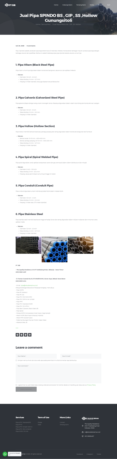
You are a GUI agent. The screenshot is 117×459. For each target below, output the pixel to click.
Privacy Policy (91, 385)
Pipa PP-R (19, 424)
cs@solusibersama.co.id (92, 432)
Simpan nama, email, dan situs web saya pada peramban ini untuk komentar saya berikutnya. (47, 360)
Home (38, 24)
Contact (62, 422)
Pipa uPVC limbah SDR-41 (24, 427)
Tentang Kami (64, 424)
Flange (40, 422)
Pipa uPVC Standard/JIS (23, 422)
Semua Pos (46, 24)
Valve (39, 424)
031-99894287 (89, 436)
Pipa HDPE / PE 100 (22, 431)
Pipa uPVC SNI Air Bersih (23, 429)
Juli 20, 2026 (20, 46)
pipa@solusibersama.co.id (29, 285)
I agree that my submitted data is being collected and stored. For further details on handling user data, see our (57, 385)
